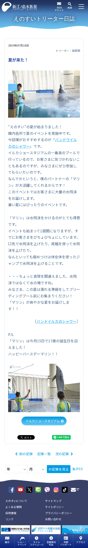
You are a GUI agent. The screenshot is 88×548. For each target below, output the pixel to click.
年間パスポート (66, 543)
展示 (7, 542)
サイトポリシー (54, 507)
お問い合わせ (53, 519)
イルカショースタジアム (42, 421)
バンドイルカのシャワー (56, 321)
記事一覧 (44, 453)
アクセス (80, 542)
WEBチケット (59, 9)
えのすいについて (16, 501)
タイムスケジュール (36, 543)
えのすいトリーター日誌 (44, 19)
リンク (9, 519)
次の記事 (62, 453)
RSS (79, 468)
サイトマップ (53, 501)
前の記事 (26, 453)
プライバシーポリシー (58, 513)
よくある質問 (13, 507)
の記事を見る (59, 469)
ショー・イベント (21, 543)
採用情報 (10, 513)
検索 (69, 7)
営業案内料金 (51, 543)
